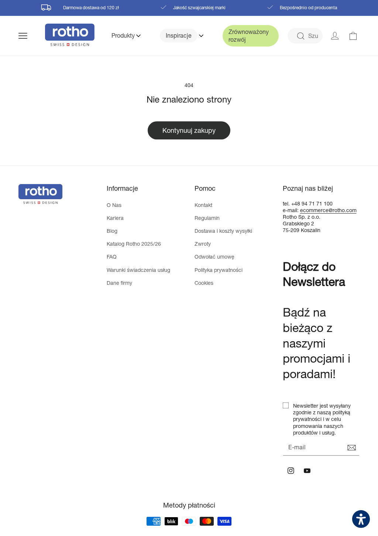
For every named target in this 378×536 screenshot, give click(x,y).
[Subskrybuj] (351, 448)
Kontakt (203, 205)
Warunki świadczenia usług (138, 270)
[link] (353, 36)
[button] (31, 36)
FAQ (112, 256)
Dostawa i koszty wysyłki (223, 231)
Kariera (115, 218)
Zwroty (203, 244)
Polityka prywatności (219, 270)
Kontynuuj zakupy (189, 130)
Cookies (204, 283)
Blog (112, 231)
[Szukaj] (300, 36)
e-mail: (291, 210)
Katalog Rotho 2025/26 (134, 244)
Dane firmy (119, 283)
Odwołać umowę (214, 256)
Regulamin (207, 218)
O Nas (114, 205)
